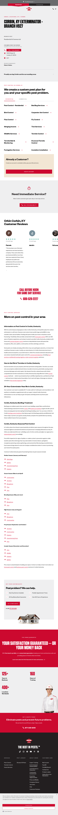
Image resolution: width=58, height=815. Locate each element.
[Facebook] (27, 752)
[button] (7, 811)
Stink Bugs (10, 459)
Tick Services (36, 126)
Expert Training (34, 762)
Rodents (9, 469)
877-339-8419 (13, 608)
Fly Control (35, 119)
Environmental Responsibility (34, 765)
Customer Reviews (35, 789)
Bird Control (9, 112)
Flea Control (9, 119)
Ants (8, 490)
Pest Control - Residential (14, 105)
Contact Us (45, 769)
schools (31, 357)
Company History (34, 782)
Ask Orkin (32, 784)
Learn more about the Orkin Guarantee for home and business (27, 659)
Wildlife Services (10, 134)
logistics (22, 357)
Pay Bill (44, 765)
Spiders (9, 462)
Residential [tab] (10, 99)
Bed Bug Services (38, 105)
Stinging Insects (10, 126)
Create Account (29, 171)
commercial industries (36, 355)
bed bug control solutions (15, 413)
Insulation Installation (39, 150)
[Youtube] (31, 752)
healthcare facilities (35, 408)
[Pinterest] (34, 752)
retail (26, 357)
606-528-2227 (30, 298)
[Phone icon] (53, 8)
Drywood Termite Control (38, 142)
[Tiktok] (20, 752)
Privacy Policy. (30, 799)
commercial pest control (16, 341)
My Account (45, 762)
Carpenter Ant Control (40, 112)
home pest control (40, 337)
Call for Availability (30, 205)
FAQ (31, 787)
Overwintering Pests (12, 466)
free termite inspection (16, 380)
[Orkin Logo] (29, 9)
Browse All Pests (21, 762)
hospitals (35, 357)
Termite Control (37, 134)
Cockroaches (10, 477)
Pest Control (7, 762)
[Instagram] (23, 752)
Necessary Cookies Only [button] (28, 808)
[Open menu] (55, 8)
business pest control (22, 567)
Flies (8, 487)
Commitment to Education (34, 769)
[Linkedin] (38, 752)
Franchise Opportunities (33, 776)
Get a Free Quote (13, 603)
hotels (26, 408)
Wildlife (9, 553)
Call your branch (13, 50)
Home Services (8, 767)
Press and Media (34, 780)
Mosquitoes (10, 484)
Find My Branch (46, 767)
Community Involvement (33, 772)
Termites (9, 480)
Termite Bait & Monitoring (9, 142)
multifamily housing (14, 357)
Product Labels (46, 772)
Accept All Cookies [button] (28, 805)
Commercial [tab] (23, 99)
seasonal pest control (10, 434)
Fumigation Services (12, 150)
